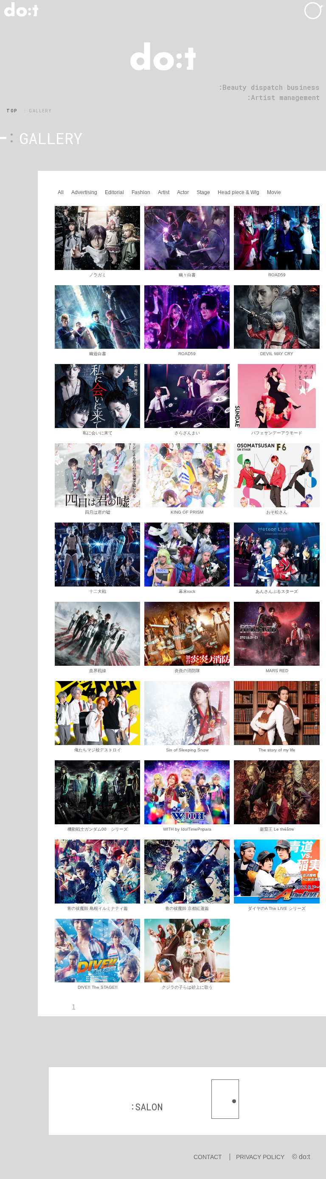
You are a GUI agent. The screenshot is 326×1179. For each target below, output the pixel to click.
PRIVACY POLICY (260, 1157)
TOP (11, 111)
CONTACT (208, 1157)
